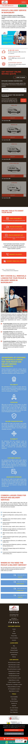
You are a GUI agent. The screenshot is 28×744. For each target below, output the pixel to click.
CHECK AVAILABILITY (14, 219)
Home (3, 269)
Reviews (14, 633)
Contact (14, 629)
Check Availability (14, 696)
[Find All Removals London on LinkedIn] (16, 622)
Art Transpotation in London (14, 688)
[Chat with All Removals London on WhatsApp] (7, 742)
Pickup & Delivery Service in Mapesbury (10, 270)
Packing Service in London (14, 671)
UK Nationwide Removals (14, 675)
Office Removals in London (14, 666)
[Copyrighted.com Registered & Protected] (14, 718)
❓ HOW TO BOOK (20, 77)
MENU (24, 2)
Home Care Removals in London (14, 677)
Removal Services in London (14, 662)
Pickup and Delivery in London (14, 686)
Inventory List (14, 703)
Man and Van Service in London (14, 669)
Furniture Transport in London (14, 682)
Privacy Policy (21, 727)
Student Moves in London (14, 680)
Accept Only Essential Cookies (14, 733)
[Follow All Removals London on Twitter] (11, 622)
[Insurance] (14, 723)
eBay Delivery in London (14, 691)
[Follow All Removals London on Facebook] (9, 622)
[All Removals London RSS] (18, 622)
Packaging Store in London (14, 673)
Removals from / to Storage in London (14, 684)
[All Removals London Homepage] (5, 2)
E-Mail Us (14, 618)
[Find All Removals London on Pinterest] (13, 622)
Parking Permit (14, 654)
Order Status (14, 698)
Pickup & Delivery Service (10, 269)
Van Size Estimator (14, 701)
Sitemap (14, 656)
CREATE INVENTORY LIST (14, 236)
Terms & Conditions (14, 637)
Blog (14, 645)
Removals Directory (14, 652)
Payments (14, 705)
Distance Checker (14, 709)
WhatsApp (23, 5)
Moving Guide (14, 648)
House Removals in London (14, 664)
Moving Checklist (14, 650)
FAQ (14, 631)
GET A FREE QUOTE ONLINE (15, 738)
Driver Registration (14, 712)
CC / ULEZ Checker (14, 707)
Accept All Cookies (14, 730)
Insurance (14, 640)
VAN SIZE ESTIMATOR (14, 227)
